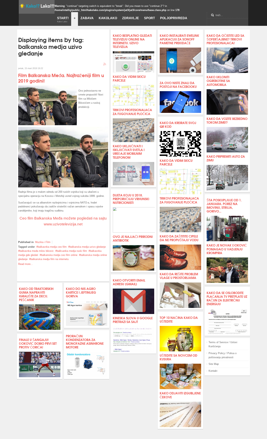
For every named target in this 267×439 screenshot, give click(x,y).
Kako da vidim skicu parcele (129, 78)
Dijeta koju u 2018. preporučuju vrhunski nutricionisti (131, 199)
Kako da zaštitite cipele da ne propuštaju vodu (179, 238)
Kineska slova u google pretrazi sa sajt (133, 319)
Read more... (25, 264)
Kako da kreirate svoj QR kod (178, 124)
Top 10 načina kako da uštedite (179, 319)
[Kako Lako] (37, 5)
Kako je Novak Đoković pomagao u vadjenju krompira (227, 249)
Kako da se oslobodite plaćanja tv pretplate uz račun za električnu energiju (227, 298)
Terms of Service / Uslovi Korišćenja (223, 344)
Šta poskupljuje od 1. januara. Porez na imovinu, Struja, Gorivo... (224, 205)
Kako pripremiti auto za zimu (226, 158)
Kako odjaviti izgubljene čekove (180, 394)
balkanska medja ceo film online (59, 255)
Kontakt (213, 370)
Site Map (214, 364)
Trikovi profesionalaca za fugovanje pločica (132, 111)
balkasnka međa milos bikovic (37, 250)
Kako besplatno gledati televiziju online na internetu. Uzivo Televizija (132, 41)
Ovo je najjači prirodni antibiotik (133, 238)
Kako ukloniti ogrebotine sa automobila (218, 80)
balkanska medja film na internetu (49, 259)
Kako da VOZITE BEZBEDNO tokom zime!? (227, 120)
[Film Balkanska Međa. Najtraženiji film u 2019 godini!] (47, 124)
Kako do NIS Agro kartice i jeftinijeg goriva (81, 292)
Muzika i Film (42, 242)
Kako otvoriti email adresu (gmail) (129, 282)
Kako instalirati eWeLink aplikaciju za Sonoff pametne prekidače (179, 39)
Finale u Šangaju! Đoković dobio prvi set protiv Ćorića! (38, 343)
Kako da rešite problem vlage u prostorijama (179, 275)
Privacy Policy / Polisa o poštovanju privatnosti (223, 355)
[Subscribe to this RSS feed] (105, 64)
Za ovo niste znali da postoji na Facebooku (178, 84)
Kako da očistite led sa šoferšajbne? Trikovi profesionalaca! (225, 39)
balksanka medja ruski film (72, 250)
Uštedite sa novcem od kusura (178, 357)
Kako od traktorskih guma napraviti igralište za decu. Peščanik (36, 294)
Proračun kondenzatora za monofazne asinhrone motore (85, 341)
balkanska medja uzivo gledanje (88, 246)
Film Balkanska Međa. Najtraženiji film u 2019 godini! (61, 77)
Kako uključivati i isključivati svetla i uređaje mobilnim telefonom (128, 151)
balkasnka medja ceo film (52, 246)
